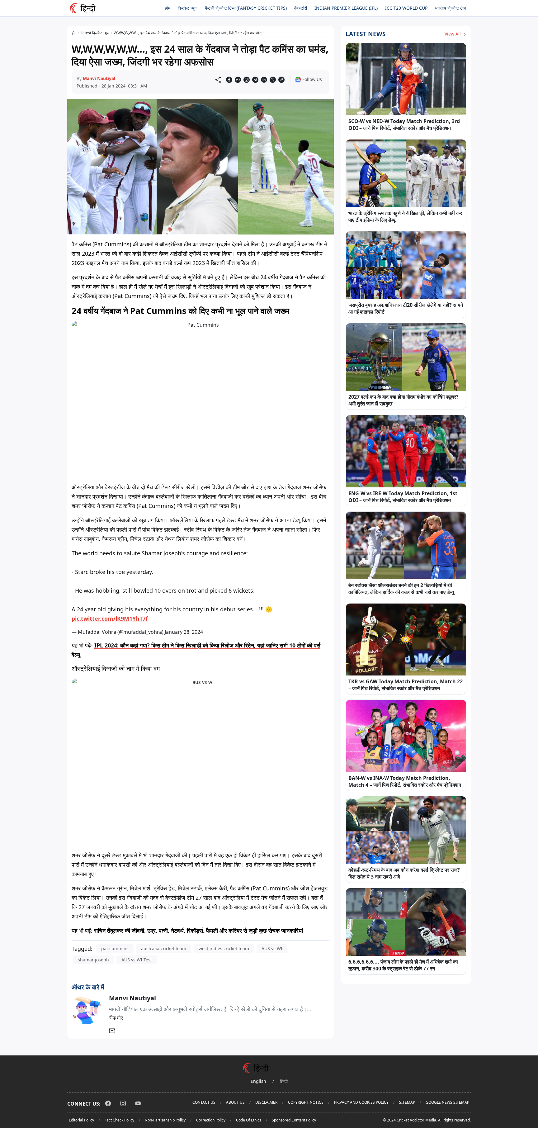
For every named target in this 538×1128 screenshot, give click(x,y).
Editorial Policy (81, 1120)
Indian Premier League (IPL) (346, 8)
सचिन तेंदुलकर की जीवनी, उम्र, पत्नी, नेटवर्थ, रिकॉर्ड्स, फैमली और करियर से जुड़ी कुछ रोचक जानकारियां (198, 930)
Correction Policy (210, 1120)
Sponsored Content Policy (294, 1120)
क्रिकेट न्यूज (187, 8)
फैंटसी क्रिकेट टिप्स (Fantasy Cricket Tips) (246, 8)
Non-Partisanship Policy (165, 1120)
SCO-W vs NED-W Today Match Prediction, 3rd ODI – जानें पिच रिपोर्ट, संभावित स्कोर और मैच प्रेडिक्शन (404, 124)
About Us (235, 1102)
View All (453, 34)
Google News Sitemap (447, 1102)
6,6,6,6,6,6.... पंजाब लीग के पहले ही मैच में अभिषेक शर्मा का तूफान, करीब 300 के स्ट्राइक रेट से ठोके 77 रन (403, 965)
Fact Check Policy (119, 1120)
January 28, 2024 (184, 631)
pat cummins (115, 948)
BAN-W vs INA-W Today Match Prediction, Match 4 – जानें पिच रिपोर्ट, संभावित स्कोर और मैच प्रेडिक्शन (404, 781)
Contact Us (203, 1102)
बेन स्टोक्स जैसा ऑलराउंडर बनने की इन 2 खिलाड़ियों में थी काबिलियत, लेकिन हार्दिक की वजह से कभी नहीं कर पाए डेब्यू (401, 588)
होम (167, 8)
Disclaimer (266, 1102)
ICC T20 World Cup (406, 8)
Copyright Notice (305, 1102)
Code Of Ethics (248, 1120)
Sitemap (407, 1102)
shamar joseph (93, 960)
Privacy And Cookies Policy (361, 1102)
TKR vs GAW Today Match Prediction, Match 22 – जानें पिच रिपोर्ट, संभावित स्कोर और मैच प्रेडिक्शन (405, 685)
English (258, 1081)
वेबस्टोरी (300, 8)
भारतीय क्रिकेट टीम (450, 8)
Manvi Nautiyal (99, 78)
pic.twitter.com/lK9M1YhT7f (110, 618)
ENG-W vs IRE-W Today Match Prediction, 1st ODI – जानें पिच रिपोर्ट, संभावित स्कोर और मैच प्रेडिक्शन (402, 497)
